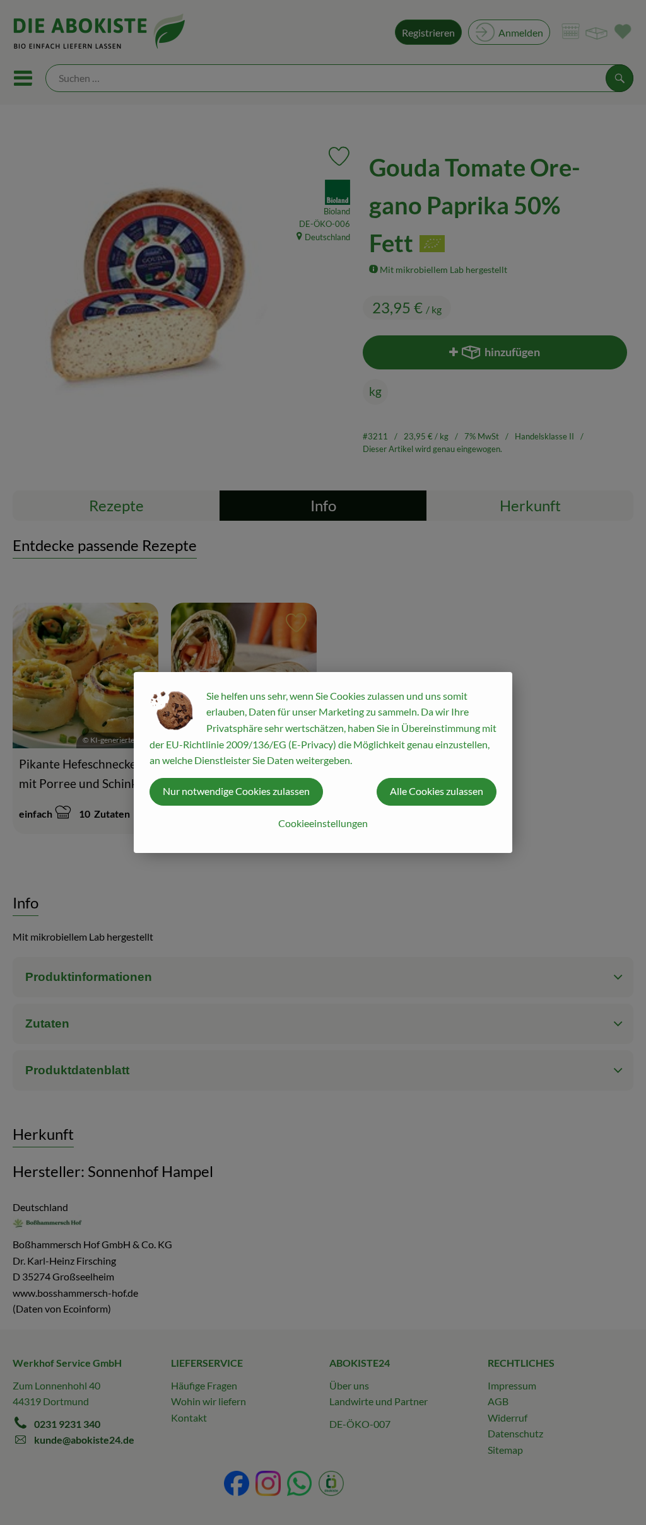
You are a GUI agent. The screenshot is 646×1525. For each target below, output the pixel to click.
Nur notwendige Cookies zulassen (236, 791)
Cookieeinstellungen (323, 823)
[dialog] (323, 762)
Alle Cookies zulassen (436, 791)
